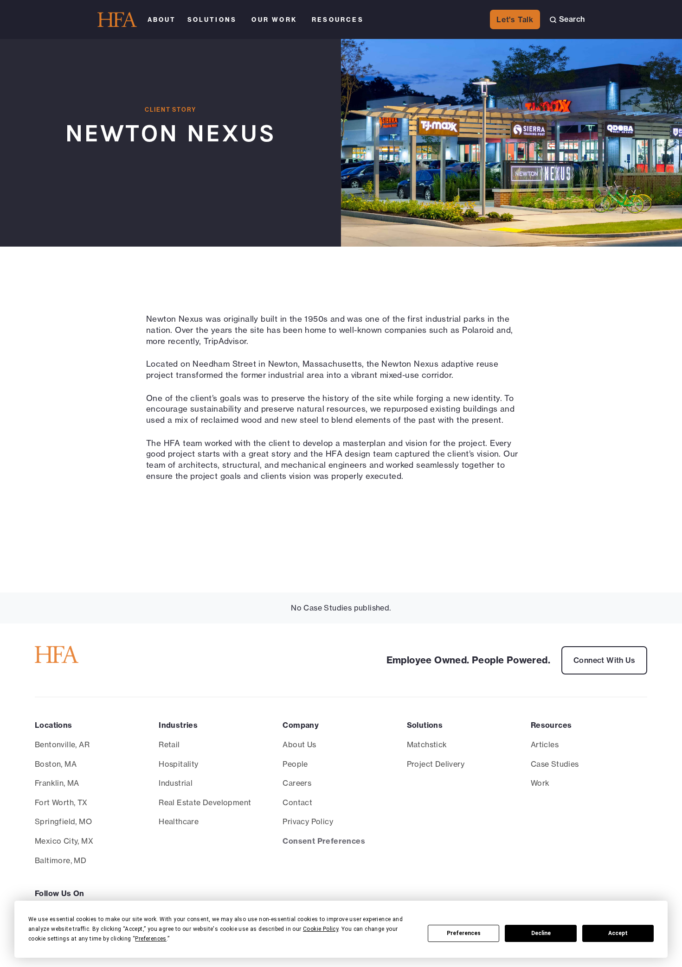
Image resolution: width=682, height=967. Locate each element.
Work (540, 783)
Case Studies (555, 764)
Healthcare (179, 821)
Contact (297, 802)
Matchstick (427, 744)
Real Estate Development (205, 802)
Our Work (274, 19)
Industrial (176, 783)
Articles (545, 744)
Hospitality (178, 764)
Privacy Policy (308, 821)
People (295, 764)
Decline (541, 933)
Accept (618, 933)
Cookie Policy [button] (320, 929)
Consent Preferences (324, 841)
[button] (162, 19)
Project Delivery (435, 764)
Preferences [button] (150, 938)
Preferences (464, 933)
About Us (299, 744)
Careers (297, 783)
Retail (169, 744)
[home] (117, 19)
